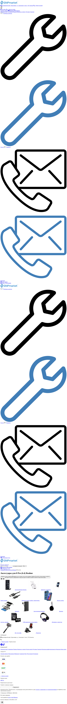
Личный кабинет (4, 653)
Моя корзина (11, 653)
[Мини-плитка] (4, 579)
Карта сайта (63, 649)
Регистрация (30, 653)
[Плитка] (1, 579)
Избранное (16, 653)
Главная (2, 570)
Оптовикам (10, 11)
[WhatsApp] (3, 680)
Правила (15, 11)
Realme (14, 570)
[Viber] (2, 680)
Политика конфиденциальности (49, 649)
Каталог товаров (4, 10)
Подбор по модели (8, 13)
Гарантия (32, 11)
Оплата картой (29, 649)
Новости (9, 147)
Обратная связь (4, 11)
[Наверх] (2, 702)
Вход (26, 653)
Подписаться (16, 687)
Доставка (28, 11)
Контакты (58, 649)
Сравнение (21, 653)
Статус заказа (4, 281)
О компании (10, 649)
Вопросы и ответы (21, 11)
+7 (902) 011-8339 (4, 641)
